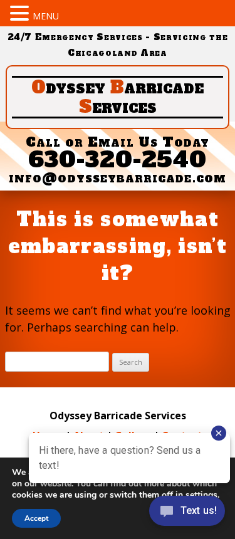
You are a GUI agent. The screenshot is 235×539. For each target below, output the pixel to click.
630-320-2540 (117, 159)
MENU (46, 16)
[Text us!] (187, 513)
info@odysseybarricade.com (117, 178)
